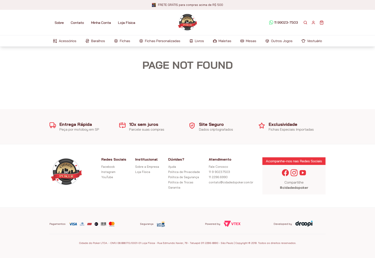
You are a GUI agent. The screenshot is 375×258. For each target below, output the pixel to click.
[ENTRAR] (313, 22)
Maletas (225, 41)
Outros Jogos (282, 41)
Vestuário (314, 41)
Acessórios (67, 41)
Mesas (251, 41)
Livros (199, 41)
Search (305, 22)
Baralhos (98, 41)
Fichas (125, 41)
